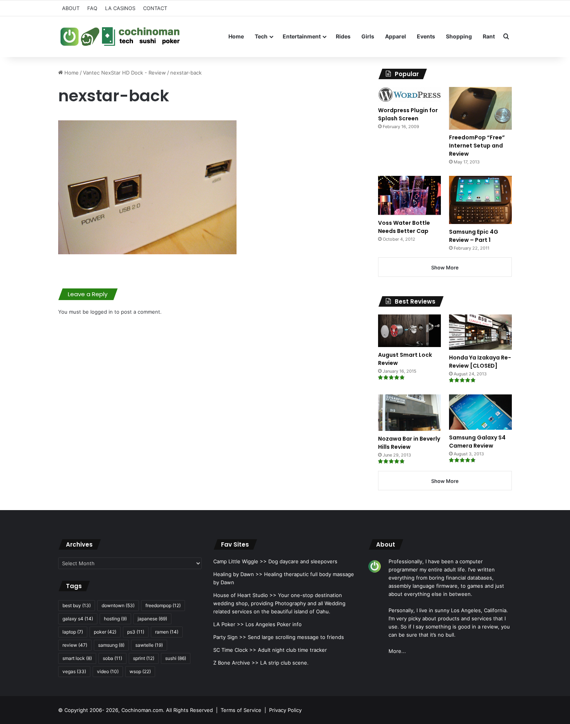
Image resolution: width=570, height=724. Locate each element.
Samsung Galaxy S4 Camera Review (477, 442)
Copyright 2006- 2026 (91, 710)
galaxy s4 (77, 619)
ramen (166, 632)
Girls (367, 36)
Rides (343, 36)
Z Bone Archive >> (236, 663)
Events (426, 36)
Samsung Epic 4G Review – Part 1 (473, 236)
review (74, 645)
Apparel (395, 36)
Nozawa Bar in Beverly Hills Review (409, 443)
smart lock (77, 658)
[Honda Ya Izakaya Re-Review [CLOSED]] (480, 332)
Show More (445, 267)
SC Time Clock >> (234, 650)
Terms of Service (241, 710)
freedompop (163, 605)
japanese (152, 619)
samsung (111, 645)
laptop (72, 632)
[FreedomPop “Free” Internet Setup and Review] (480, 108)
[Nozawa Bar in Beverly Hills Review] (409, 412)
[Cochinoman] (120, 36)
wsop (140, 671)
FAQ (92, 8)
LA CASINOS (120, 8)
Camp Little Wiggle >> (240, 561)
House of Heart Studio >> (244, 595)
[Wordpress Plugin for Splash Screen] (409, 94)
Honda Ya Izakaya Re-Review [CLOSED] (480, 362)
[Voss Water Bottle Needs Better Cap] (409, 195)
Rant (489, 36)
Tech (261, 36)
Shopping (459, 36)
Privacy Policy (285, 710)
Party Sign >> (229, 637)
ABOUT (70, 8)
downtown (118, 605)
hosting (115, 619)
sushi (175, 658)
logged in (101, 312)
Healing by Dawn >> (238, 574)
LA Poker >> (228, 624)
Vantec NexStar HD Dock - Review (124, 72)
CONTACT (155, 8)
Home (236, 36)
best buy (76, 605)
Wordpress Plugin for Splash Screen (408, 114)
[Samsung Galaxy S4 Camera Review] (480, 412)
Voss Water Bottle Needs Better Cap (404, 227)
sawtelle (149, 645)
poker (105, 632)
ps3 (135, 632)
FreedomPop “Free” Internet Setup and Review (477, 146)
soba (112, 658)
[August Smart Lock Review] (409, 330)
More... (397, 651)
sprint (143, 658)
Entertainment (302, 36)
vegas (74, 671)
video (108, 671)
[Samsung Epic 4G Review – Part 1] (480, 200)
